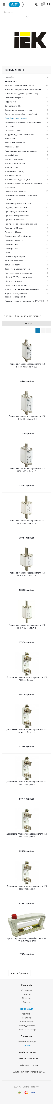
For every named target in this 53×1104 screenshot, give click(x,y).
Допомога (26, 1036)
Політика (26, 998)
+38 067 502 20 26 (28, 1058)
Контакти (26, 1013)
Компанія (26, 985)
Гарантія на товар (27, 1029)
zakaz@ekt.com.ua (29, 1065)
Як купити (27, 1017)
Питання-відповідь (26, 1041)
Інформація (26, 1008)
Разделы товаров (14, 69)
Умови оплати (26, 1021)
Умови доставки (26, 1025)
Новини (27, 994)
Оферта (26, 1002)
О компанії (26, 990)
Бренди (27, 1045)
